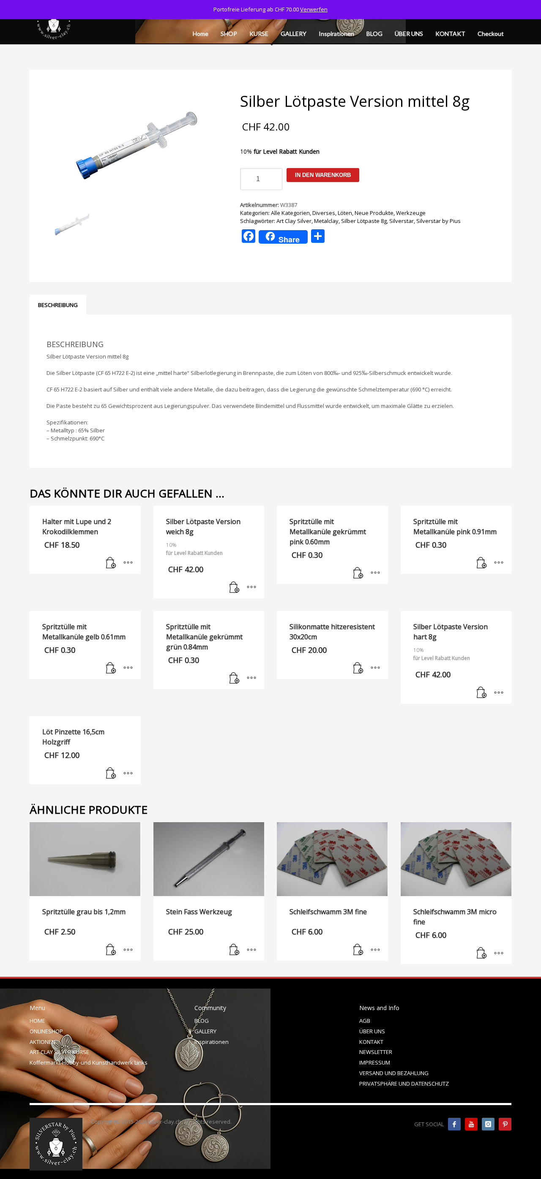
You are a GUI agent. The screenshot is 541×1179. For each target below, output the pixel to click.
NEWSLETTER (375, 1052)
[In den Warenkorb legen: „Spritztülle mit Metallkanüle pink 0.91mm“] (481, 563)
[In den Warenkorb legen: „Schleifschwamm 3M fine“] (358, 950)
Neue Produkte (374, 213)
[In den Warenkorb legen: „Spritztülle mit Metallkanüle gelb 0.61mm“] (111, 668)
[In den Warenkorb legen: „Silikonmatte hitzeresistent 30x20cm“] (358, 668)
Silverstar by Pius (438, 221)
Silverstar (401, 221)
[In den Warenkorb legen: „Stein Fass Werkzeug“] (234, 950)
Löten (345, 213)
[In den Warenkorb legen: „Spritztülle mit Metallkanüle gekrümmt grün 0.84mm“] (234, 678)
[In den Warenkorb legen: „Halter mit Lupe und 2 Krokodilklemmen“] (111, 563)
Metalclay (326, 221)
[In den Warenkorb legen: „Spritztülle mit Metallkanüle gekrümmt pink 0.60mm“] (358, 573)
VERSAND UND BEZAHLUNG (394, 1073)
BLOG (201, 1020)
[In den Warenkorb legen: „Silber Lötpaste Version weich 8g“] (234, 587)
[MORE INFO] (128, 563)
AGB (364, 1020)
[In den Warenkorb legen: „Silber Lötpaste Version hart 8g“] (481, 693)
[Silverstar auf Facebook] (454, 1124)
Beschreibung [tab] (58, 305)
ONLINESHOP (46, 1031)
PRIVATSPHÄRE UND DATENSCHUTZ (404, 1083)
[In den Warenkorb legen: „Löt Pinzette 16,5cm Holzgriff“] (111, 773)
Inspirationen (211, 1042)
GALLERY (205, 1031)
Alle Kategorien (290, 213)
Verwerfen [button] (314, 9)
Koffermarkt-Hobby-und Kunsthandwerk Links (89, 1062)
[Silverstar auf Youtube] (471, 1124)
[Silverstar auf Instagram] (488, 1124)
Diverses (323, 213)
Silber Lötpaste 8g (364, 221)
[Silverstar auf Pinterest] (505, 1124)
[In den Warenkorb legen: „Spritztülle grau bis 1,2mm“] (111, 950)
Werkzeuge (411, 213)
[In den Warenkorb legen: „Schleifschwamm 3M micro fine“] (481, 953)
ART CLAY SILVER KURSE (59, 1052)
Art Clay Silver (293, 221)
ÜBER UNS (372, 1031)
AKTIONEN (42, 1042)
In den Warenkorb (323, 175)
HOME (37, 1020)
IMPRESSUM (374, 1062)
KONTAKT (371, 1042)
